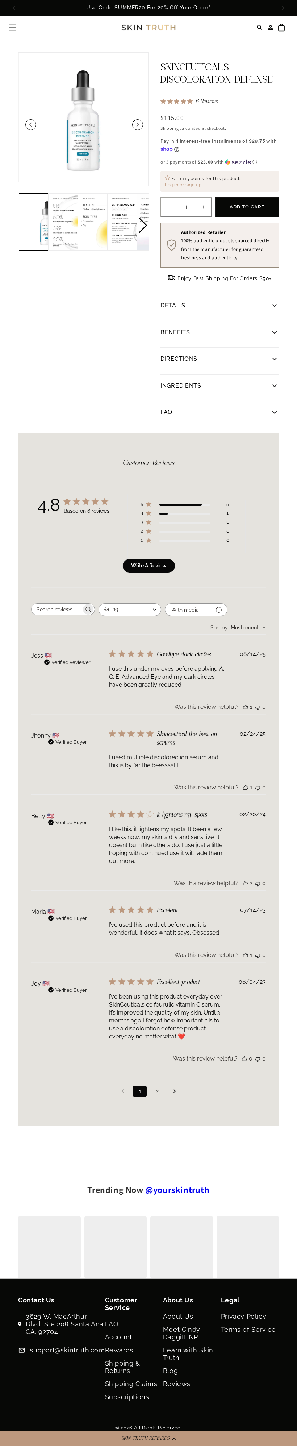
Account (118, 1337)
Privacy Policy (243, 1316)
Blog (170, 1371)
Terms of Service (248, 1329)
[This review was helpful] (245, 883)
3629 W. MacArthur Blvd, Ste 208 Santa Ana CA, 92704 (65, 1324)
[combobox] (130, 609)
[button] (148, 1438)
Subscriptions (127, 1397)
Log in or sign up (183, 184)
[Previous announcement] (14, 8)
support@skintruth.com (67, 1350)
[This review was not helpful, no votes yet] (257, 706)
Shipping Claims (131, 1384)
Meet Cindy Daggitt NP (181, 1333)
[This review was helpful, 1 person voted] (245, 706)
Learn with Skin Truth (188, 1354)
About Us (178, 1316)
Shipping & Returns (122, 1367)
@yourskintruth (177, 1189)
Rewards (119, 1350)
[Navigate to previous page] (122, 1091)
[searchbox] (56, 609)
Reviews (177, 1384)
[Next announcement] (283, 8)
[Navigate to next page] (174, 1091)
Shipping (169, 128)
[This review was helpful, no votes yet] (244, 1058)
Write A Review (149, 566)
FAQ (111, 1324)
